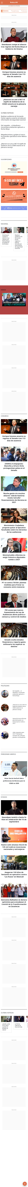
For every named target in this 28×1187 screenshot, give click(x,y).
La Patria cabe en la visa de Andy (18, 1025)
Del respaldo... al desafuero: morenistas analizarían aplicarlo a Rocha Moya (13, 127)
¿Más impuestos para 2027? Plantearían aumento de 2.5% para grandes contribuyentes (19, 735)
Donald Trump (15, 11)
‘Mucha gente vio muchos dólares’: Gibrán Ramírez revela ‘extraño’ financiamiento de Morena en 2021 (14, 497)
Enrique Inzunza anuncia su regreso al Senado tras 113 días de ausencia (14, 74)
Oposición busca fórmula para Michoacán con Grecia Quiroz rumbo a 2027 (19, 721)
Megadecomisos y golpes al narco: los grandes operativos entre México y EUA (14, 136)
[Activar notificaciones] (25, 1184)
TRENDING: (6, 11)
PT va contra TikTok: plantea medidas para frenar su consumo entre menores (14, 584)
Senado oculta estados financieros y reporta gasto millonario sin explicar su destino (14, 643)
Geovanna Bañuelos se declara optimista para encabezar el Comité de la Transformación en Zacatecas (14, 903)
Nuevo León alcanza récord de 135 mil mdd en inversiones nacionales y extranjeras (14, 847)
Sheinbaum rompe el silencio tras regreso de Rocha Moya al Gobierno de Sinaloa (14, 46)
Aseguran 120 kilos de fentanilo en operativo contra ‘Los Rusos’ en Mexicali (14, 874)
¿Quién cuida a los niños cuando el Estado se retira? (6, 1027)
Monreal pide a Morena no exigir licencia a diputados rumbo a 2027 (14, 557)
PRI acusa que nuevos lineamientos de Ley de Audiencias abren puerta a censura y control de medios (14, 613)
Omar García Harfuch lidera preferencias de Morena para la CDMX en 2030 (14, 780)
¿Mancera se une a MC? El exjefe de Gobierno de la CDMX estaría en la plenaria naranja (14, 102)
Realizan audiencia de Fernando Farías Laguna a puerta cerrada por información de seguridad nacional (13, 118)
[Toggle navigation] (2, 2)
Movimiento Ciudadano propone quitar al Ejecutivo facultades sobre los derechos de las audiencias (14, 528)
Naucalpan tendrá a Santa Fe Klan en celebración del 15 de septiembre (14, 819)
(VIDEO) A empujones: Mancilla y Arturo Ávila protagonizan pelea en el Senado (14, 466)
